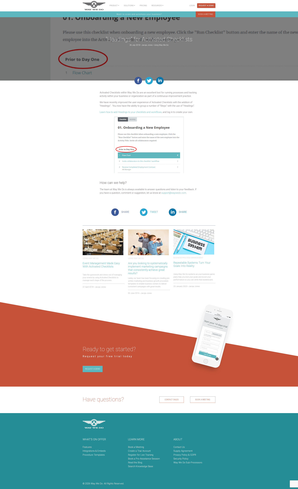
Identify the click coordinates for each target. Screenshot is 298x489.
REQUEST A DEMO (92, 369)
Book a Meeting (136, 447)
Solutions (129, 5)
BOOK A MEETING (205, 14)
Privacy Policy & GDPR (184, 454)
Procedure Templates (94, 454)
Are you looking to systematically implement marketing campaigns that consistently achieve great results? (148, 268)
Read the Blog (135, 462)
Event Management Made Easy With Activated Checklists (101, 265)
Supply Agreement (183, 450)
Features (87, 447)
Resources (157, 5)
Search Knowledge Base (140, 466)
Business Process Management (188, 258)
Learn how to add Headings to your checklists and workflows (131, 112)
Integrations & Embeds (94, 450)
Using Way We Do (161, 45)
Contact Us (179, 447)
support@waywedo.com (173, 192)
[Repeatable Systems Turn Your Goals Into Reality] (193, 242)
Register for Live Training (140, 454)
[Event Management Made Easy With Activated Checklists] (103, 242)
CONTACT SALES (172, 399)
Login (192, 5)
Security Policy (180, 458)
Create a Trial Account (139, 450)
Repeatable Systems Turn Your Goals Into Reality (191, 264)
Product (114, 5)
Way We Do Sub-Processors (187, 462)
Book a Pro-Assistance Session (144, 458)
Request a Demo (206, 5)
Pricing (143, 5)
